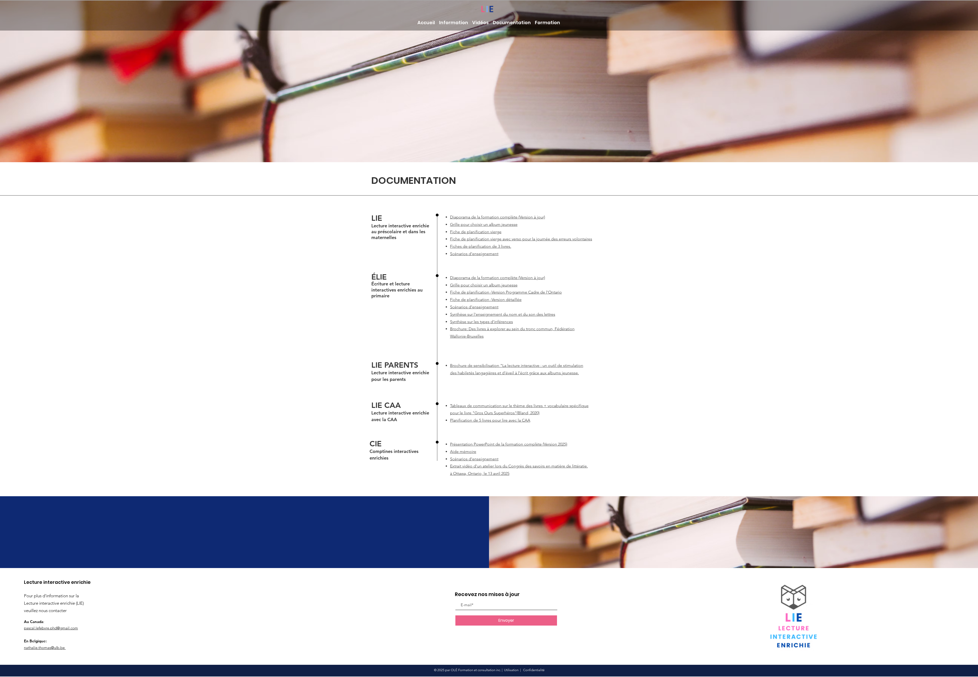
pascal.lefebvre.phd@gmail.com (51, 628)
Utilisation (511, 670)
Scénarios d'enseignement (474, 459)
